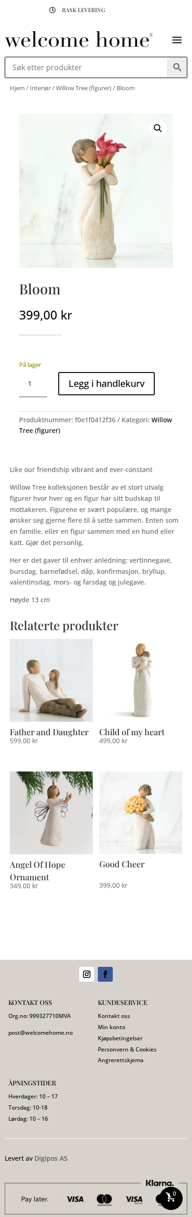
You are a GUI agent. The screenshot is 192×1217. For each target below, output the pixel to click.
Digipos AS (51, 1158)
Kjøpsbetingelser (120, 1038)
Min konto (111, 1027)
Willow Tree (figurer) (83, 88)
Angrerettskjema (121, 1060)
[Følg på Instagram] (86, 974)
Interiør (40, 88)
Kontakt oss (114, 1016)
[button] (158, 128)
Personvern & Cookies (127, 1049)
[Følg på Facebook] (105, 974)
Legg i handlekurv (106, 383)
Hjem (17, 88)
